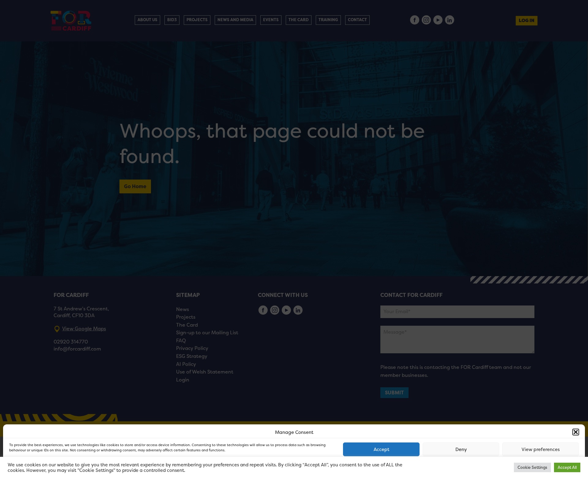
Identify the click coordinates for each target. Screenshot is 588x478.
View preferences (541, 449)
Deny (461, 449)
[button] (576, 432)
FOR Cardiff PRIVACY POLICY (33, 467)
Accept (381, 449)
